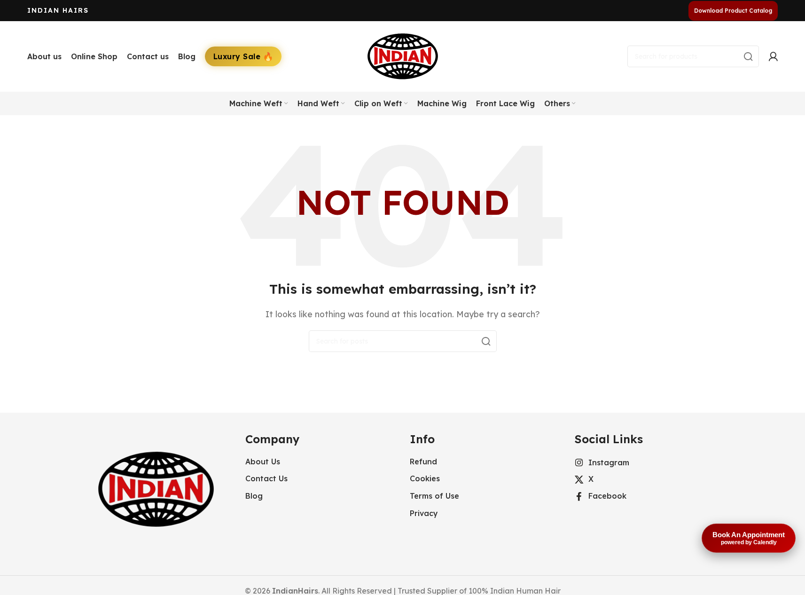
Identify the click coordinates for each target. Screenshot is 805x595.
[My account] (773, 56)
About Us (262, 461)
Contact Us (266, 478)
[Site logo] (402, 55)
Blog (254, 496)
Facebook (607, 496)
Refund (423, 461)
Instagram (608, 462)
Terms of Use (434, 496)
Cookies (425, 478)
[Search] (748, 56)
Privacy (424, 513)
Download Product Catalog (733, 10)
